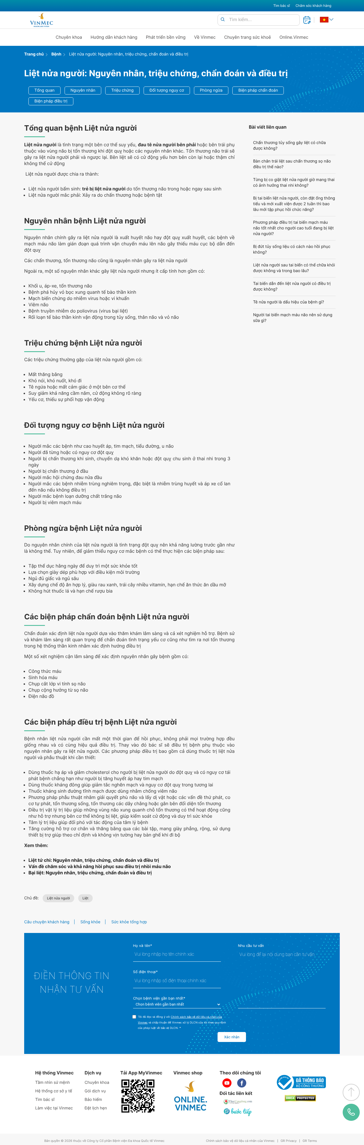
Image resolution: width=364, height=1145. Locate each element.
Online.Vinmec (294, 37)
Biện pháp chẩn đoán (258, 90)
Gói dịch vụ (95, 1091)
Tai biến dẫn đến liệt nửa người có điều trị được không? (292, 286)
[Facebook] (241, 1083)
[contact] (351, 1112)
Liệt (85, 898)
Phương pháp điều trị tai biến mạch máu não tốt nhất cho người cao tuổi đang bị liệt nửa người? (293, 228)
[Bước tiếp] (238, 1112)
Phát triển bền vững (166, 37)
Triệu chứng (122, 90)
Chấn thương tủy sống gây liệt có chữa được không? (289, 145)
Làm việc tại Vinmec (54, 1108)
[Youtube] (226, 1083)
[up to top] (351, 1092)
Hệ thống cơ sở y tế (53, 1091)
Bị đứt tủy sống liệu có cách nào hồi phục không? (291, 249)
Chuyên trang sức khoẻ (247, 37)
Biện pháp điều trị (50, 101)
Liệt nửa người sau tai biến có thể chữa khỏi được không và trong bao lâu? (294, 268)
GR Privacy (289, 1140)
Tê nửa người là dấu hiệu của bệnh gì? (288, 302)
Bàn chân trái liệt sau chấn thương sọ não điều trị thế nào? (292, 164)
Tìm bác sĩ (281, 5)
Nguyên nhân (83, 90)
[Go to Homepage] (41, 20)
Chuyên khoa (69, 37)
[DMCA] (300, 1098)
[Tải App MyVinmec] (138, 1096)
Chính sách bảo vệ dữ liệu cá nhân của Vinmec (240, 1140)
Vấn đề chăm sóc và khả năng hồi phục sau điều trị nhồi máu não (99, 866)
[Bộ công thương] (300, 1082)
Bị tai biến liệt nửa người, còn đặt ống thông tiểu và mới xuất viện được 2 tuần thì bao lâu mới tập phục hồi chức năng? (294, 204)
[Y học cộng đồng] (238, 1102)
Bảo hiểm (93, 1099)
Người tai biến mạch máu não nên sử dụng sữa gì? (292, 318)
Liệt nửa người (58, 898)
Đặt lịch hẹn (96, 1108)
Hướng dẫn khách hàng (114, 37)
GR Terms (310, 1140)
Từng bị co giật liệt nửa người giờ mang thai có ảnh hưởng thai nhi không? (293, 182)
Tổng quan (44, 90)
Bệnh (56, 54)
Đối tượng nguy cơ (167, 90)
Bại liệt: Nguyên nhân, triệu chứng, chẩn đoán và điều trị (90, 872)
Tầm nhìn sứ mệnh (52, 1082)
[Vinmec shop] (190, 1096)
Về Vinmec (205, 37)
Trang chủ (34, 54)
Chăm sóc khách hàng (313, 5)
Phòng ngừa (211, 90)
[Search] (222, 19)
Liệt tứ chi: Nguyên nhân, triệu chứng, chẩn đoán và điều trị (93, 860)
